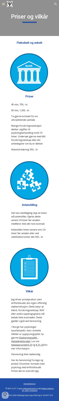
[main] (29, 18)
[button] (3, 4)
